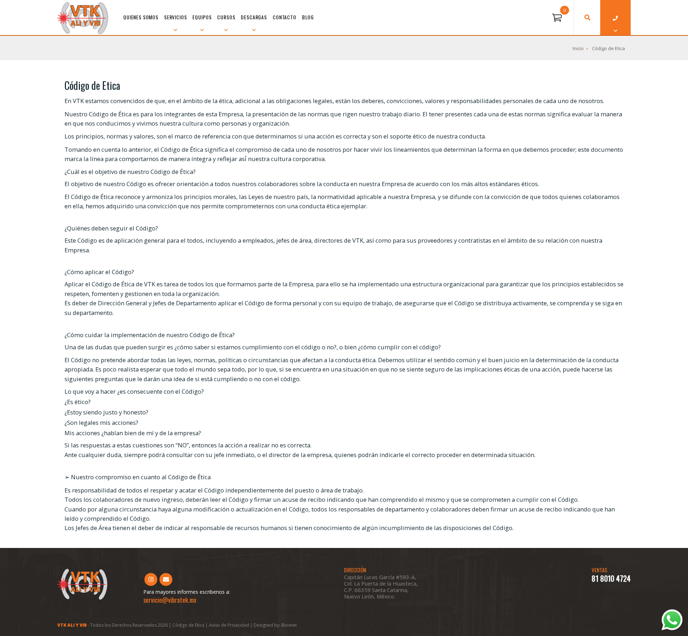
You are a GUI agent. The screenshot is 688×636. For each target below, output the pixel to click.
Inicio (578, 48)
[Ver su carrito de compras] (557, 18)
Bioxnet (289, 625)
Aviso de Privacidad (229, 625)
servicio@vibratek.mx (169, 600)
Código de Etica (608, 48)
